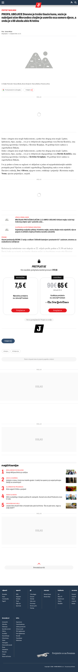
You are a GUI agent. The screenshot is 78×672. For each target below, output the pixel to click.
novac (46, 590)
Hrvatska (4, 594)
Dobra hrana (5, 638)
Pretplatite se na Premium (63, 653)
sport (18, 590)
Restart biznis (47, 594)
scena (74, 590)
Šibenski (4, 652)
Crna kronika (5, 599)
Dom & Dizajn (5, 636)
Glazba (59, 601)
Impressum (19, 622)
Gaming (32, 608)
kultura (61, 590)
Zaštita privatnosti (20, 626)
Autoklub (4, 633)
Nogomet (18, 596)
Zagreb (4, 601)
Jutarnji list (5, 622)
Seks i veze (32, 601)
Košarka (18, 599)
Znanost (32, 596)
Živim (3, 647)
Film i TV (60, 596)
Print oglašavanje (20, 633)
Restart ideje (47, 596)
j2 (30, 590)
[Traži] (75, 2)
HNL (17, 594)
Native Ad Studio (6, 656)
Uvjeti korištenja (20, 624)
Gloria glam (5, 642)
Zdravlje (32, 599)
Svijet (3, 596)
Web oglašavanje (20, 631)
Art (58, 594)
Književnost (61, 599)
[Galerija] (39, 59)
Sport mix (18, 606)
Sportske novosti (6, 629)
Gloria (3, 640)
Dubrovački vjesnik (7, 645)
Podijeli (28, 90)
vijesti (4, 590)
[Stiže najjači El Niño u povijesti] (71, 488)
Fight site (18, 603)
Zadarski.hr (5, 649)
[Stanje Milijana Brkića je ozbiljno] (71, 472)
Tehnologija (33, 594)
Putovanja (32, 603)
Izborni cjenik (19, 629)
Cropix (3, 654)
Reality (73, 603)
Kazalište (60, 603)
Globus (4, 631)
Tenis (17, 601)
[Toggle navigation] (2, 2)
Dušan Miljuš (8, 31)
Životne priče (33, 606)
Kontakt (18, 636)
